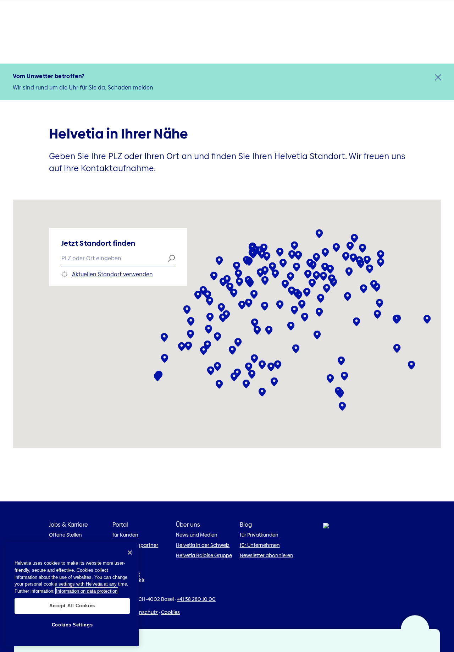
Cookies (170, 612)
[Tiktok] (139, 579)
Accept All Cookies (72, 605)
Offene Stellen (65, 534)
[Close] (130, 552)
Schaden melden (130, 87)
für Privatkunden (259, 534)
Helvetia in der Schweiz (202, 545)
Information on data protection (86, 590)
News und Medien (196, 534)
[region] (72, 594)
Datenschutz (143, 612)
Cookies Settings (72, 624)
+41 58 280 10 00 (196, 599)
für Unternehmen (260, 545)
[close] (438, 77)
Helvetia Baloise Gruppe (204, 555)
